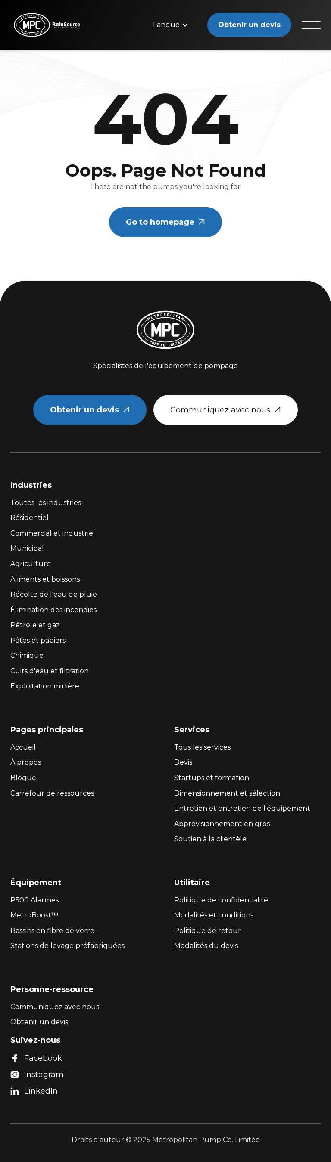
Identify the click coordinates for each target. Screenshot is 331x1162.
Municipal (27, 548)
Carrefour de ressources (52, 793)
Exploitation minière (44, 686)
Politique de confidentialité (221, 900)
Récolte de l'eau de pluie (53, 594)
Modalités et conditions (213, 915)
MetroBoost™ (34, 915)
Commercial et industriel (52, 533)
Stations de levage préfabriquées (67, 946)
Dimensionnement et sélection (227, 793)
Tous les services (202, 747)
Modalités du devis (206, 946)
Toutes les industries (45, 503)
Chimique (27, 655)
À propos (25, 762)
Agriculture (30, 564)
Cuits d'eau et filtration (49, 671)
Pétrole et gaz (35, 625)
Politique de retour (207, 931)
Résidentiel (29, 518)
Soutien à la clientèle (210, 839)
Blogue (23, 778)
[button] (170, 25)
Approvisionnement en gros (222, 824)
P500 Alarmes (34, 900)
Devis (183, 762)
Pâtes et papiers (38, 640)
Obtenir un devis (249, 25)
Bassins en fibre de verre (52, 931)
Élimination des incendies (53, 610)
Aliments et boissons (45, 579)
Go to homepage (165, 222)
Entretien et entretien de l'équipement (242, 808)
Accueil (23, 747)
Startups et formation (211, 778)
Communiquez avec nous (225, 410)
